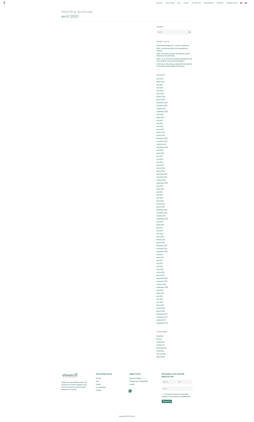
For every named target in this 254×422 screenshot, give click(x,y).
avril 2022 (159, 234)
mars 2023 (160, 201)
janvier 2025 (160, 135)
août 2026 (159, 79)
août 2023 (159, 186)
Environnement (79, 295)
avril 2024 (159, 162)
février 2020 (160, 308)
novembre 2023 (161, 177)
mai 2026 (159, 88)
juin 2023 (159, 192)
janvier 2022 (160, 243)
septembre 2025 (162, 112)
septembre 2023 (162, 183)
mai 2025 (159, 123)
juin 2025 (159, 120)
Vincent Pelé (117, 269)
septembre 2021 (162, 252)
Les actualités (101, 387)
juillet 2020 (160, 293)
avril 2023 (159, 198)
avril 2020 (159, 302)
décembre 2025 (161, 103)
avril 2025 (159, 126)
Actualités (196, 2)
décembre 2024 (161, 138)
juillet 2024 (160, 153)
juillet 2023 (160, 189)
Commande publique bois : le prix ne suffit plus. (172, 45)
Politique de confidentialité (138, 381)
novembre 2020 (161, 281)
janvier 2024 (160, 171)
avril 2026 (159, 91)
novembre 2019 (161, 317)
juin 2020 (159, 296)
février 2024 (160, 168)
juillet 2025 (160, 117)
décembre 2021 (161, 246)
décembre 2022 (161, 210)
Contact (220, 2)
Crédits (131, 384)
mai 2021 (159, 263)
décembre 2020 (161, 278)
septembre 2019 (162, 323)
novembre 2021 (161, 249)
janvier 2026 (160, 100)
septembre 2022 (162, 219)
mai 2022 (159, 231)
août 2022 (159, 222)
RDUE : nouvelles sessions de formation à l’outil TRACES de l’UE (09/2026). (173, 55)
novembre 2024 (161, 141)
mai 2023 (159, 195)
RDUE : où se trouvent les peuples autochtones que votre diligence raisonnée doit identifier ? (174, 60)
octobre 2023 (161, 180)
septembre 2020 (162, 287)
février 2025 (160, 132)
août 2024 (159, 150)
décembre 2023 (161, 174)
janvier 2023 (160, 207)
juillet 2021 (160, 257)
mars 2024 (160, 165)
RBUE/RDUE (111, 233)
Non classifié (161, 354)
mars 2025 (160, 129)
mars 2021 (160, 269)
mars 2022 (160, 237)
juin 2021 (159, 260)
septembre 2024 (162, 147)
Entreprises (69, 295)
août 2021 (159, 254)
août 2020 (159, 290)
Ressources (209, 2)
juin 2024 (159, 156)
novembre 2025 (161, 106)
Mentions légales (135, 378)
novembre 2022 (161, 213)
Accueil (160, 2)
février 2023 (160, 204)
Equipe (186, 2)
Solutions (170, 2)
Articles (159, 339)
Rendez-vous (232, 2)
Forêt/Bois (160, 351)
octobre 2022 (161, 216)
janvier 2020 (160, 311)
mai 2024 (159, 159)
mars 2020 (160, 305)
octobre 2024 (161, 144)
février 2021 (160, 272)
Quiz (179, 2)
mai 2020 (159, 299)
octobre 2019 (161, 320)
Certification (160, 342)
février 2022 (160, 240)
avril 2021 (159, 266)
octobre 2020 (161, 284)
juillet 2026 (160, 82)
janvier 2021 (160, 275)
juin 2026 (159, 85)
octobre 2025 (161, 109)
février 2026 (160, 97)
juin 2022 (159, 228)
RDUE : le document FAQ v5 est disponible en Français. (172, 50)
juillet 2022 (160, 225)
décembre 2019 (161, 314)
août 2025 (159, 114)
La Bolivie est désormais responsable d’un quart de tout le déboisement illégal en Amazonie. (174, 65)
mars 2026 (160, 94)
